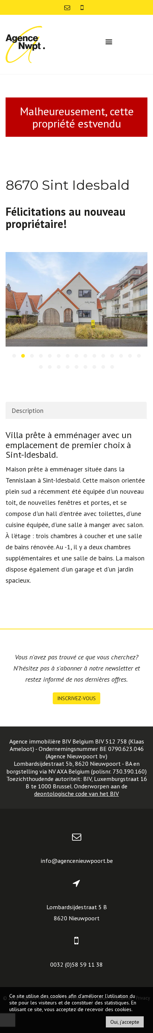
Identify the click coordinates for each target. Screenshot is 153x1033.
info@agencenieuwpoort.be (76, 860)
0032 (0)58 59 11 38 (76, 964)
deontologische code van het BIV (76, 793)
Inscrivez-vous (76, 698)
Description (27, 410)
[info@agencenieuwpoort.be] (68, 7)
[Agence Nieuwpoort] (25, 44)
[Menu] (108, 41)
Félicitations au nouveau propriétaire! (66, 217)
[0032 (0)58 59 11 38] (82, 7)
